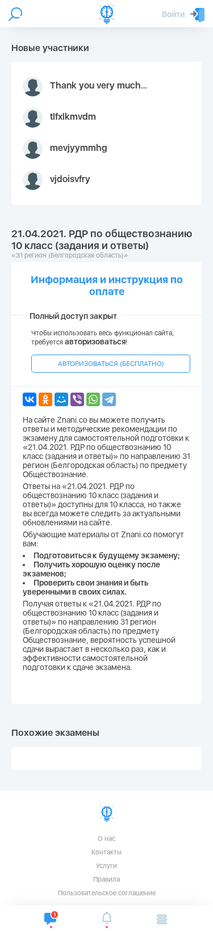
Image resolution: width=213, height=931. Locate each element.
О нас (106, 838)
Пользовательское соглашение (107, 893)
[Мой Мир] (61, 399)
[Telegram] (109, 399)
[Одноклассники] (45, 399)
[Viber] (77, 399)
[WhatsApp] (93, 399)
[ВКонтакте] (29, 399)
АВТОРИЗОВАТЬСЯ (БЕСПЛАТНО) (111, 364)
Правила (106, 879)
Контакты (106, 852)
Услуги (106, 866)
